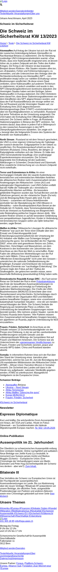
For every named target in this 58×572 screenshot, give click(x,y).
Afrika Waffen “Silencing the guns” (22, 392)
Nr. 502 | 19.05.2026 (45, 428)
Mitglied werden (8, 11)
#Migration (5, 511)
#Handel (52, 508)
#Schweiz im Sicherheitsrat (13, 402)
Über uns (35, 13)
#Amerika (5, 508)
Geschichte (18, 556)
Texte (2, 13)
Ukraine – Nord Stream (17, 387)
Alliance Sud (14, 566)
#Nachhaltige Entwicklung (28, 516)
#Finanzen (25, 508)
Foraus (19, 563)
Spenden (20, 11)
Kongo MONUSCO (15, 395)
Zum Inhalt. (30, 466)
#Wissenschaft (7, 516)
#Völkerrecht (46, 513)
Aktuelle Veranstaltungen (17, 13)
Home (3, 43)
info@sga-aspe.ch (24, 521)
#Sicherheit (34, 513)
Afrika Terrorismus (15, 390)
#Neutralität (36, 511)
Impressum (18, 558)
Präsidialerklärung (45, 281)
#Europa (14, 508)
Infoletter (29, 11)
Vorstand (8, 556)
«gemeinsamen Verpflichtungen (35, 342)
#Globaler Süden (39, 508)
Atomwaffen (11, 385)
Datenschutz (6, 558)
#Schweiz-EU (21, 513)
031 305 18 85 (7, 521)
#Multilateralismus (20, 511)
